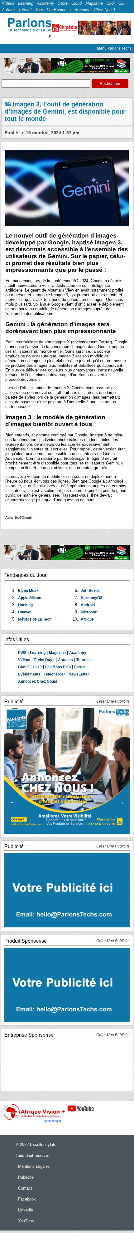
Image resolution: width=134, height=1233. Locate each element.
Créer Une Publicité (113, 701)
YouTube (26, 1221)
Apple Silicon (29, 598)
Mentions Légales (34, 1166)
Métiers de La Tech (34, 619)
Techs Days (44, 660)
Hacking (25, 605)
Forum (80, 667)
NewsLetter (79, 674)
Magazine (94, 3)
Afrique (87, 619)
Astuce (8, 9)
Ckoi (111, 3)
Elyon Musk (28, 590)
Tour (39, 9)
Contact (25, 1188)
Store (63, 3)
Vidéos (8, 3)
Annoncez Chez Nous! (94, 9)
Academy (45, 3)
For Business (59, 9)
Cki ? (37, 667)
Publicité (26, 1177)
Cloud (76, 3)
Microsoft (89, 612)
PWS (22, 653)
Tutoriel (24, 9)
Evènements (29, 674)
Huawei (24, 612)
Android (88, 605)
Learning (25, 3)
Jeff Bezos (90, 590)
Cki (121, 3)
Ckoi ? (23, 667)
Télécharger (54, 674)
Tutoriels (84, 660)
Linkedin (25, 1210)
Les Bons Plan (58, 667)
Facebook (27, 1199)
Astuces (65, 660)
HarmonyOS (92, 598)
